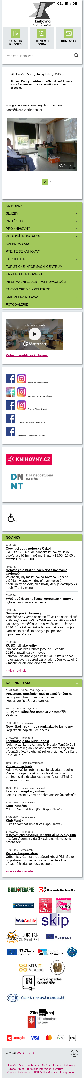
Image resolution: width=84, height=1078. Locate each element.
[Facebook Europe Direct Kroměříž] (10, 408)
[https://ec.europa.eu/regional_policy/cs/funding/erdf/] (20, 951)
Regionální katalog (23, 236)
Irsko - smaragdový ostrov (25, 791)
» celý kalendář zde (19, 871)
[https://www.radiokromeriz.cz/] (63, 905)
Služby (12, 213)
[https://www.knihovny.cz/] (23, 905)
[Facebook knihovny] (10, 382)
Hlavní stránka (24, 74)
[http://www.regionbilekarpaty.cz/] (72, 951)
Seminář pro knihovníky (23, 613)
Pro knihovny (18, 228)
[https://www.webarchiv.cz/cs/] (26, 920)
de (75, 3)
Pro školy (15, 221)
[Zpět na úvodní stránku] (42, 25)
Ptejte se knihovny (23, 251)
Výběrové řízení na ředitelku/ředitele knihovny (39, 598)
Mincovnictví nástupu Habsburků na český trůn (41, 835)
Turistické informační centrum (34, 266)
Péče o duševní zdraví (22, 853)
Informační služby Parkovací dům (36, 281)
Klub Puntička (16, 806)
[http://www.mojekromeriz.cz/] (45, 905)
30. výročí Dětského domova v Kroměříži (36, 712)
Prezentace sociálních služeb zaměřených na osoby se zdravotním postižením (39, 695)
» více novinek (16, 670)
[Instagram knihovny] (21, 382)
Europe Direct (19, 259)
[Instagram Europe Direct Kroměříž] (21, 408)
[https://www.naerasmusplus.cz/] (58, 936)
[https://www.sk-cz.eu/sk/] (50, 951)
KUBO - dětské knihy (21, 645)
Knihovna (14, 206)
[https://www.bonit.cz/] (32, 967)
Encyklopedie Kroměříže (28, 289)
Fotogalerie (17, 304)
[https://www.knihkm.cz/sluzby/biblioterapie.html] (21, 889)
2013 (58, 74)
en (67, 3)
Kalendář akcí (18, 244)
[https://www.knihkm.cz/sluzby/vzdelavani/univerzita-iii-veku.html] (57, 889)
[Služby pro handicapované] (11, 522)
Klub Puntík (14, 820)
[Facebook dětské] (10, 395)
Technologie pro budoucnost (27, 741)
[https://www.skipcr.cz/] (55, 920)
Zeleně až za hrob (19, 766)
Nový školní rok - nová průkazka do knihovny (39, 726)
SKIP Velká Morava (22, 297)
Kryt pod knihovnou (24, 274)
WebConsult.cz (27, 1053)
